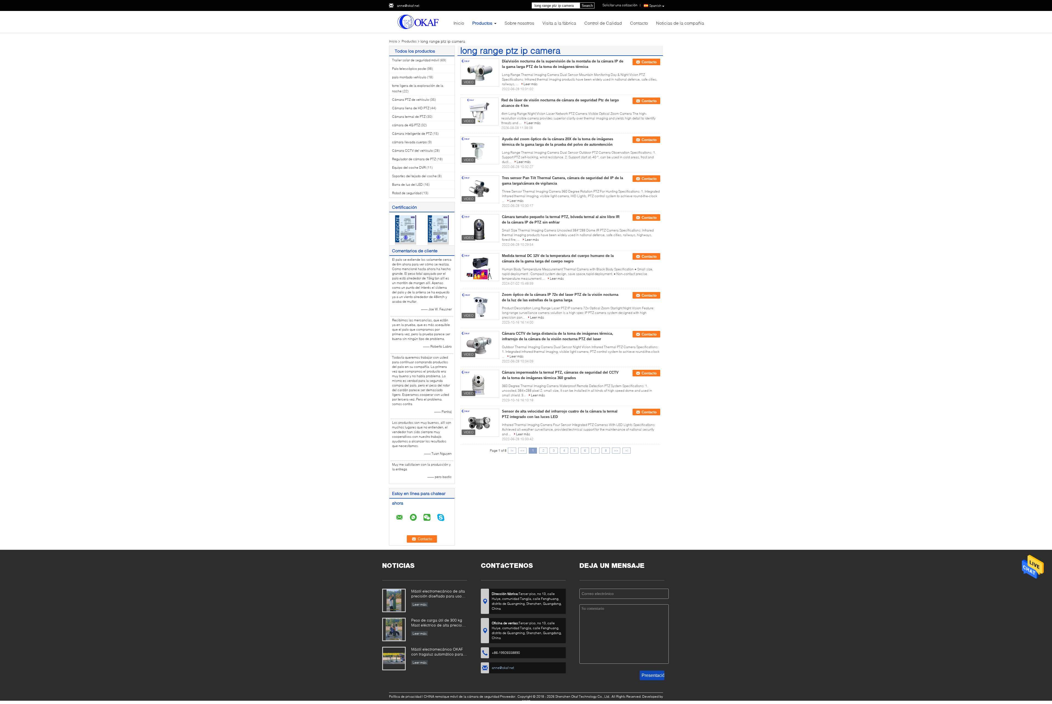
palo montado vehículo (409, 77)
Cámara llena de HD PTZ (410, 108)
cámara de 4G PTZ (406, 125)
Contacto (639, 22)
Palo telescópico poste (409, 69)
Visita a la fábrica (559, 22)
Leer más (531, 84)
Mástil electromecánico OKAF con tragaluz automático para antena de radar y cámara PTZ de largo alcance (438, 652)
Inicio (458, 22)
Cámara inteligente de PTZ (412, 133)
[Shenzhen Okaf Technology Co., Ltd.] (419, 21)
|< (512, 450)
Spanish (655, 6)
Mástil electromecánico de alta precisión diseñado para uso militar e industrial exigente (438, 594)
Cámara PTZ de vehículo (410, 100)
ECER (526, 701)
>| (626, 450)
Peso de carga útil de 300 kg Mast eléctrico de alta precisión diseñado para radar (438, 623)
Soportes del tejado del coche (414, 176)
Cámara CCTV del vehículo (412, 150)
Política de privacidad (405, 696)
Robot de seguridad (406, 193)
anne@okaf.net (408, 6)
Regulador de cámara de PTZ (414, 159)
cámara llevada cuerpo (409, 142)
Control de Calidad (603, 22)
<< (522, 450)
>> (616, 450)
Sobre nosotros (519, 22)
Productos (482, 22)
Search (587, 6)
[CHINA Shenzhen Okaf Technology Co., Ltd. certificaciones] (405, 229)
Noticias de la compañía (680, 22)
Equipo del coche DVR (409, 167)
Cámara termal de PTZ (408, 117)
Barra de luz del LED (407, 184)
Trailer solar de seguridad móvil (415, 60)
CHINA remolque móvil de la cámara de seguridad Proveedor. (470, 696)
